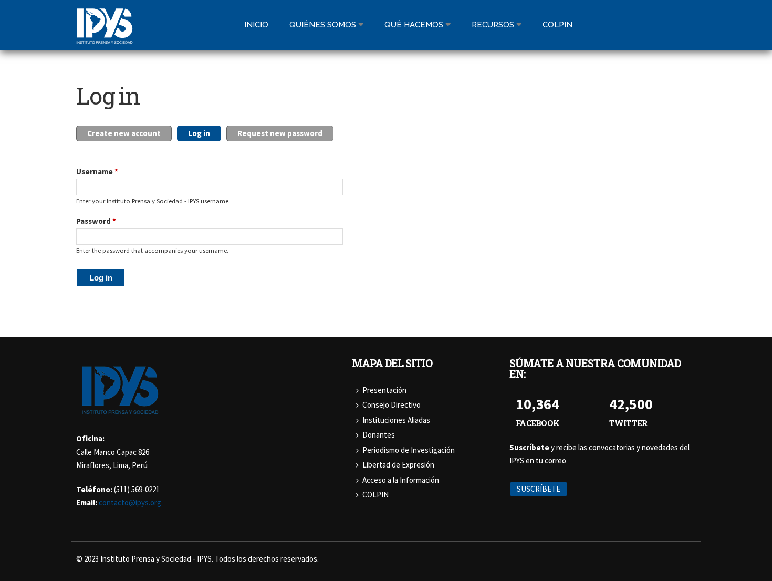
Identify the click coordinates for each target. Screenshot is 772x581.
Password (96, 221)
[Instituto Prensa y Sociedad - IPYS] (104, 38)
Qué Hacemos (413, 24)
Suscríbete (538, 489)
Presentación (384, 390)
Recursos (493, 24)
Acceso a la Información (400, 480)
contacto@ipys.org (130, 502)
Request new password (279, 133)
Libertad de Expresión (398, 465)
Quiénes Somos (322, 24)
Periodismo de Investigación (408, 450)
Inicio (256, 24)
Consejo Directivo (391, 405)
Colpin (557, 24)
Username (97, 172)
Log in (204, 133)
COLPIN (375, 495)
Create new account (124, 133)
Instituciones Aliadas (396, 420)
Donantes (378, 435)
